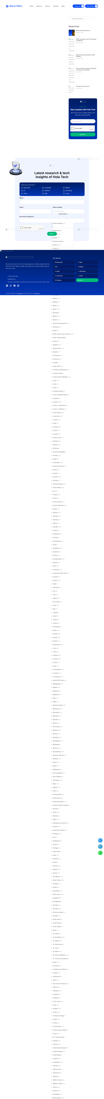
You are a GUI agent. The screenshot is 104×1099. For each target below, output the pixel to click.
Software (47, 190)
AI (24, 190)
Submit (51, 233)
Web (46, 193)
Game (25, 193)
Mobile (68, 187)
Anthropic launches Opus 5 (83, 86)
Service (47, 6)
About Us (39, 6)
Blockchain (27, 187)
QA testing (69, 190)
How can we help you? (27, 216)
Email (22, 207)
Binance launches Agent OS (83, 30)
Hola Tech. (20, 293)
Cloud (67, 193)
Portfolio (55, 6)
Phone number (57, 207)
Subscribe (82, 134)
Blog (63, 6)
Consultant (48, 187)
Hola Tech (37, 293)
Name (22, 198)
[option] (63, 230)
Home (31, 6)
